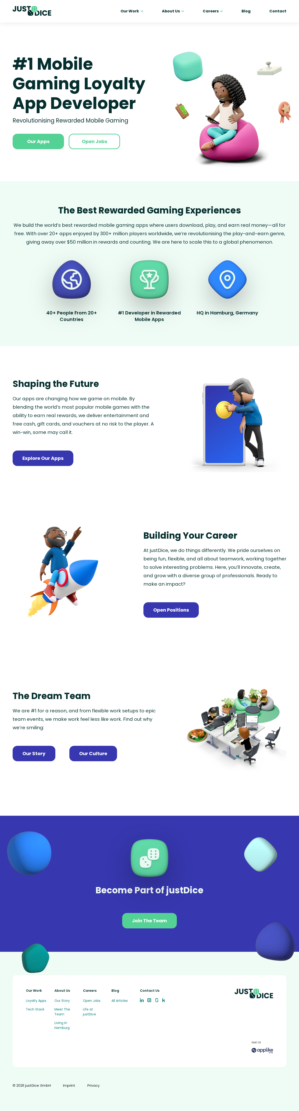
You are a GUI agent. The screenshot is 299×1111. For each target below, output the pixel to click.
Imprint (69, 1085)
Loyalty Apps (36, 1000)
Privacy (93, 1085)
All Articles (119, 1000)
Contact (277, 11)
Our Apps (38, 141)
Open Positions (171, 610)
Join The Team (149, 920)
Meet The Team (62, 1012)
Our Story (34, 753)
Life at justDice (89, 1012)
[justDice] (32, 11)
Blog (246, 11)
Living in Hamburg (62, 1025)
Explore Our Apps (43, 458)
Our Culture (93, 753)
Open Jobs (94, 141)
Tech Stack (35, 1009)
